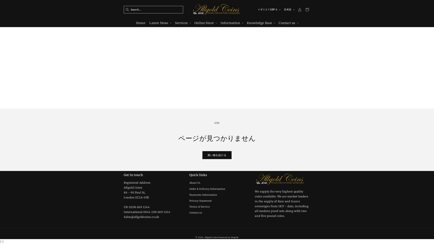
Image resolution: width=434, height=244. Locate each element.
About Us (194, 182)
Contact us (195, 212)
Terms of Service (199, 206)
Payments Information (203, 194)
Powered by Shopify (228, 237)
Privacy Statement (200, 200)
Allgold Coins (211, 237)
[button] (153, 9)
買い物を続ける (217, 155)
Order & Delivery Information (207, 188)
